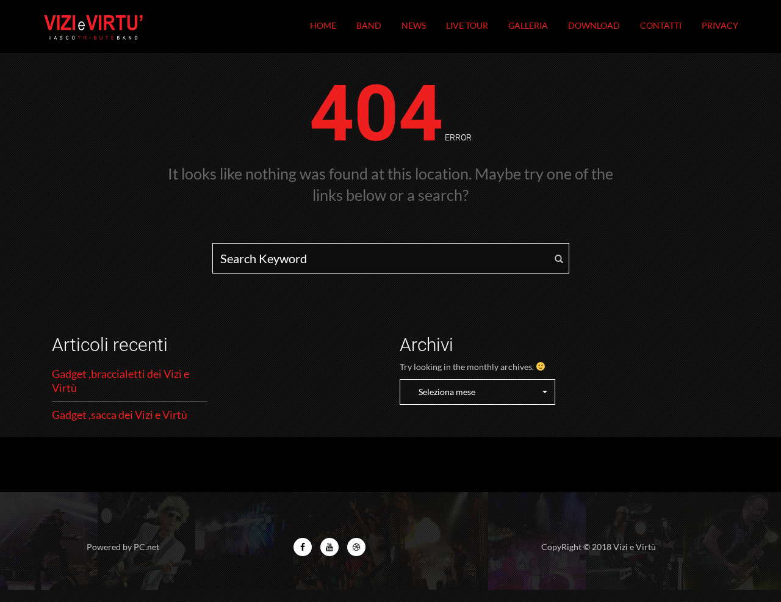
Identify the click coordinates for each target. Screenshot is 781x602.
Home (323, 25)
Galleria (528, 25)
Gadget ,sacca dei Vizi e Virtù (119, 414)
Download (594, 25)
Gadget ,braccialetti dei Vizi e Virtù (120, 380)
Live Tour (467, 25)
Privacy (720, 25)
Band (368, 25)
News (413, 25)
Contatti (661, 25)
